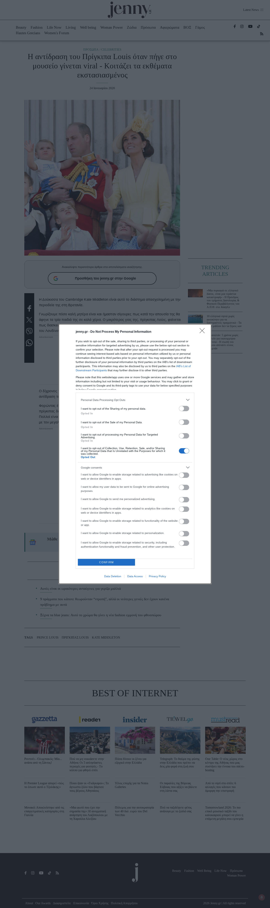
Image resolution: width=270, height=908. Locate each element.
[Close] (203, 332)
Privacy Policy (157, 576)
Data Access (135, 576)
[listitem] (135, 400)
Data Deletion (112, 576)
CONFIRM (106, 562)
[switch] (184, 408)
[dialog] (135, 454)
